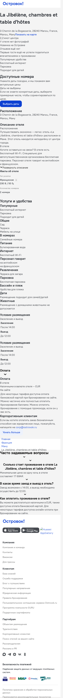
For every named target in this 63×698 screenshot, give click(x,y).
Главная (5, 439)
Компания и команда (14, 547)
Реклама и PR (10, 648)
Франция (6, 442)
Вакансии (7, 557)
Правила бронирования (15, 597)
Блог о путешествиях (14, 583)
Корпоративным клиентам (16, 633)
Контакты (7, 552)
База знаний (9, 573)
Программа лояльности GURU (18, 607)
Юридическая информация (17, 593)
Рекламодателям (11, 643)
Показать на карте (26, 34)
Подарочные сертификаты (16, 612)
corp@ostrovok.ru (26, 427)
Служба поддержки (13, 578)
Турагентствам (10, 629)
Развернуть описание (15, 167)
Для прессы (9, 561)
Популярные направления (16, 588)
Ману (4, 446)
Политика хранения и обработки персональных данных (27, 691)
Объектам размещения (15, 624)
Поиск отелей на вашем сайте (18, 638)
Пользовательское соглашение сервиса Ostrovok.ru (30, 602)
